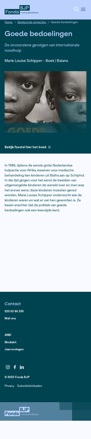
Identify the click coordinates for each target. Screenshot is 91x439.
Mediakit (11, 342)
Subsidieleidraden (29, 386)
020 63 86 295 (14, 311)
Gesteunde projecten (32, 22)
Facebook (15, 367)
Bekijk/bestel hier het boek (25, 147)
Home (9, 22)
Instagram (8, 367)
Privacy (9, 386)
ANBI (8, 335)
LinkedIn (22, 367)
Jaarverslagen (14, 349)
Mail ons (10, 318)
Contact (13, 303)
